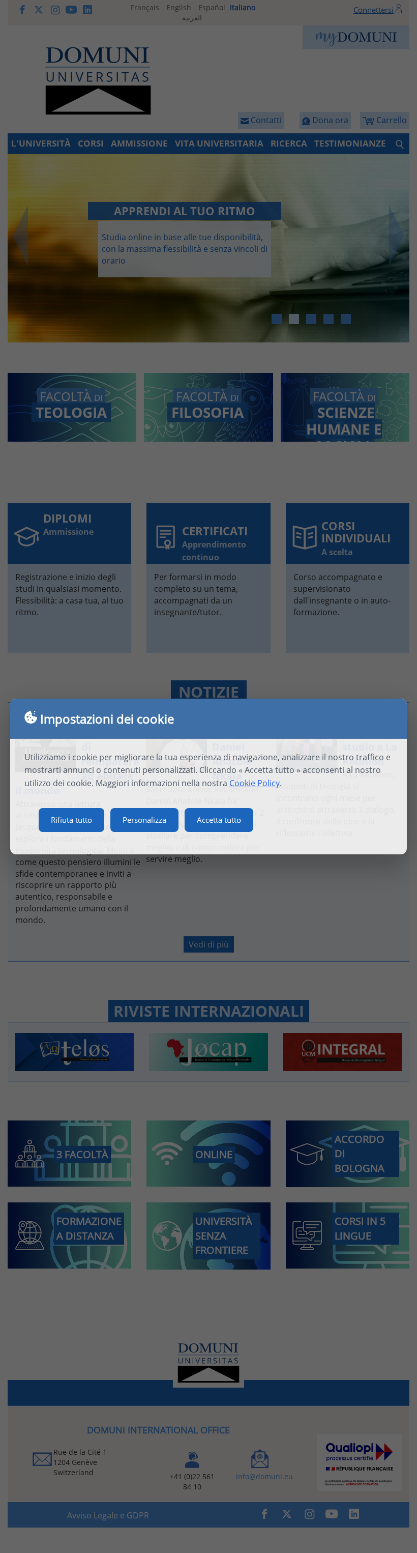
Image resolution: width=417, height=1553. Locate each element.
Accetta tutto (219, 820)
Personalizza (144, 820)
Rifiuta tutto (71, 820)
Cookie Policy (254, 783)
